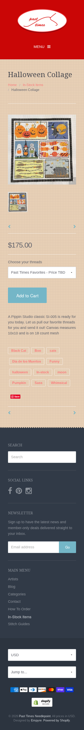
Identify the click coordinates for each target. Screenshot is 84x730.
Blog (11, 587)
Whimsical (59, 383)
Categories (17, 594)
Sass (38, 383)
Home (12, 85)
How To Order (19, 609)
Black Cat (18, 350)
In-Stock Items (33, 85)
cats (53, 350)
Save (17, 396)
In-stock (42, 372)
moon (61, 372)
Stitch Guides (19, 624)
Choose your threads (25, 262)
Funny (55, 361)
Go (67, 547)
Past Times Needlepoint (35, 716)
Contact (14, 601)
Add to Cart (27, 295)
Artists (13, 579)
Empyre (36, 720)
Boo (38, 350)
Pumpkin (19, 383)
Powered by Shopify (56, 720)
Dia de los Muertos (26, 361)
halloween (20, 372)
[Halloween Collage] (18, 202)
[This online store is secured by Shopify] (42, 702)
